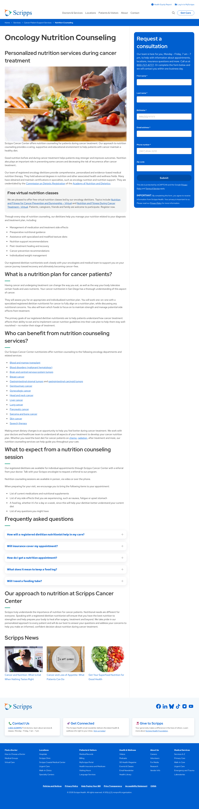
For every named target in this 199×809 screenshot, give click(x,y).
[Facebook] (158, 706)
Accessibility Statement (136, 786)
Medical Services (182, 750)
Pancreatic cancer (19, 409)
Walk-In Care (179, 762)
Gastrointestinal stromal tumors (26, 381)
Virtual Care (10, 762)
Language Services (87, 774)
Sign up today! (99, 731)
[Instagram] (184, 706)
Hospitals (43, 754)
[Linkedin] (165, 706)
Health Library (125, 774)
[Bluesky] (171, 706)
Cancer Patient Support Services (37, 22)
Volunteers (154, 758)
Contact (135, 12)
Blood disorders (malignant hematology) (31, 367)
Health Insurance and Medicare (92, 766)
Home (7, 22)
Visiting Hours (85, 770)
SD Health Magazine (127, 762)
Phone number (144, 144)
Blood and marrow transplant (25, 362)
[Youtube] (191, 706)
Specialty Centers (46, 774)
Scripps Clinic (44, 758)
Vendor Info (155, 770)
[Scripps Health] (18, 12)
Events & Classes (126, 766)
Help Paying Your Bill (91, 786)
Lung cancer (16, 404)
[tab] (66, 637)
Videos (122, 754)
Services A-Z (179, 754)
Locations (90, 12)
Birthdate (142, 110)
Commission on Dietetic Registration (45, 183)
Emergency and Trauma (184, 770)
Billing (81, 758)
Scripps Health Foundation (157, 731)
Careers (153, 754)
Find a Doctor (11, 750)
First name (142, 76)
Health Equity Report (163, 4)
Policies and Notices (52, 786)
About (124, 12)
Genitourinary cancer (21, 386)
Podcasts (123, 758)
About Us (154, 750)
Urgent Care (44, 766)
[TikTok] (178, 706)
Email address (143, 127)
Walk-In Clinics (45, 770)
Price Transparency (113, 786)
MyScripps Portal (86, 762)
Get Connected (82, 723)
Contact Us (20, 723)
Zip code (140, 162)
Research (154, 766)
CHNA (153, 786)
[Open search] (173, 13)
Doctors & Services (72, 12)
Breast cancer (17, 376)
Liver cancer (16, 400)
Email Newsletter (126, 770)
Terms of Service (153, 188)
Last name (142, 93)
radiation (82, 438)
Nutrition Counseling (64, 22)
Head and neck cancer (21, 395)
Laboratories (179, 774)
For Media (154, 762)
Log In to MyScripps (185, 4)
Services (17, 22)
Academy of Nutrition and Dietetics (91, 183)
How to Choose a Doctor (15, 754)
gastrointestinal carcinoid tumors (65, 381)
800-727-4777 (145, 65)
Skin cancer (16, 418)
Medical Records (86, 754)
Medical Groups (11, 758)
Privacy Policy (156, 203)
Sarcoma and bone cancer (23, 414)
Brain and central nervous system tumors (31, 372)
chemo (73, 438)
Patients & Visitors (108, 12)
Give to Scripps (151, 723)
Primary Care (179, 758)
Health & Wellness (127, 750)
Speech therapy (18, 423)
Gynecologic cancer (20, 390)
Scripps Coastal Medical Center (52, 762)
